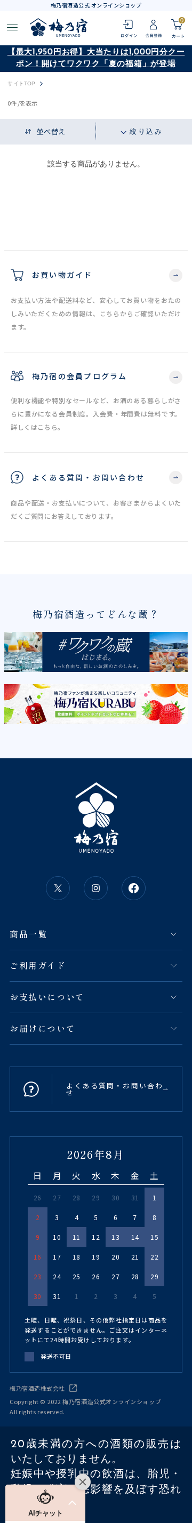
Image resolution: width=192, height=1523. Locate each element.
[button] (45, 1503)
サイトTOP (21, 83)
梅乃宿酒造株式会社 (37, 1388)
